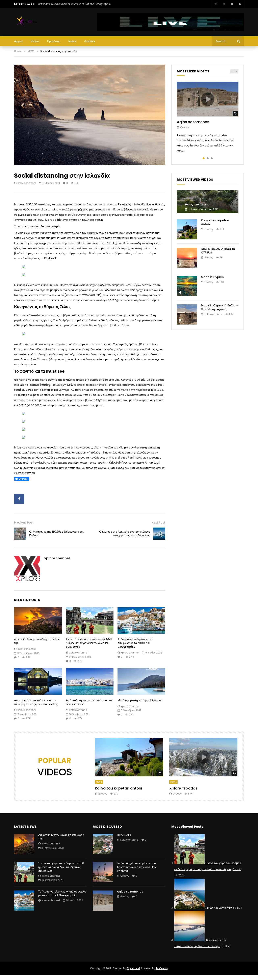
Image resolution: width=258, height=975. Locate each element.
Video (35, 41)
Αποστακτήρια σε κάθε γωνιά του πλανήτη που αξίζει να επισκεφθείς (36, 702)
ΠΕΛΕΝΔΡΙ (124, 835)
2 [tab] (208, 158)
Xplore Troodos (183, 788)
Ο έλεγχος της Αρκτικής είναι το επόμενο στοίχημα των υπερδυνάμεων (124, 533)
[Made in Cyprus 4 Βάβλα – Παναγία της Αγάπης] (187, 314)
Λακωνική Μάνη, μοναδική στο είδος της (37, 641)
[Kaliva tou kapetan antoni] (187, 229)
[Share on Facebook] (19, 499)
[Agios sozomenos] (103, 900)
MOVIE (99, 781)
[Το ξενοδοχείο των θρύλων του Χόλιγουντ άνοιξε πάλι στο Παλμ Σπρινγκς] (103, 872)
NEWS (31, 51)
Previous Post (24, 522)
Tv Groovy (162, 968)
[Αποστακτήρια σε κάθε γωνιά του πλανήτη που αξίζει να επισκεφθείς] (38, 681)
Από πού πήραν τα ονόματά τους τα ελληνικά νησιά (89, 702)
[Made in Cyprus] (187, 286)
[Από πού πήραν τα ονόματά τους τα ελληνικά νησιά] (90, 681)
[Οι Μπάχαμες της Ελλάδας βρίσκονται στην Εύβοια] (20, 534)
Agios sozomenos (193, 121)
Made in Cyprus (212, 277)
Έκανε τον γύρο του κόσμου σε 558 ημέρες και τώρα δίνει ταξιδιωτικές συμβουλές (89, 643)
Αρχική (18, 41)
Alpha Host (133, 968)
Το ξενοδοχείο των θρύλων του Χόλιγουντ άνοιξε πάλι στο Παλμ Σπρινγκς (137, 867)
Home (18, 51)
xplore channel (27, 183)
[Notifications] (232, 4)
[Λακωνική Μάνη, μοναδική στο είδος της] (38, 620)
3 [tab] (212, 158)
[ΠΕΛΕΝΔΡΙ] (103, 844)
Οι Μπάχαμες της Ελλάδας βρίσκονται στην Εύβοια (56, 533)
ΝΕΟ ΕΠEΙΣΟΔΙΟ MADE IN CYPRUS (218, 251)
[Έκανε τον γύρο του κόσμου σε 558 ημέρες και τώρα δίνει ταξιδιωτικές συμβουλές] (90, 620)
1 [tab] (204, 158)
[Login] (240, 4)
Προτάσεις (53, 41)
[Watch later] (224, 4)
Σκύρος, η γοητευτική (218, 908)
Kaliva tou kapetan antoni (215, 222)
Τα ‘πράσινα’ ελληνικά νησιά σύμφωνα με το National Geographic (74, 4)
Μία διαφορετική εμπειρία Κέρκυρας (140, 700)
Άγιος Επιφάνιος (197, 204)
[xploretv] (27, 22)
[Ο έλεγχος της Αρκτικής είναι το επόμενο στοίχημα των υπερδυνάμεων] (159, 534)
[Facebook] (216, 4)
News (72, 41)
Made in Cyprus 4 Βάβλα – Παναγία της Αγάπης (219, 307)
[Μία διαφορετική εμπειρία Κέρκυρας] (141, 681)
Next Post (158, 522)
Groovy (184, 127)
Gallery (89, 41)
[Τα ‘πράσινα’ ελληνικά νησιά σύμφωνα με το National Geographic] (141, 620)
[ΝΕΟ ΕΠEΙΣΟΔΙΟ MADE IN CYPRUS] (187, 258)
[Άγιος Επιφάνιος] (207, 201)
